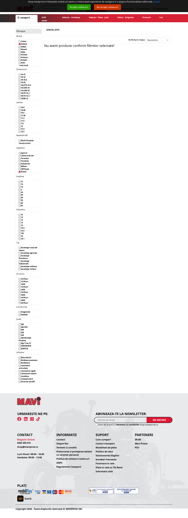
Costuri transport (105, 443)
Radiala (24, 314)
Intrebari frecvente (106, 459)
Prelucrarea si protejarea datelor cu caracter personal (74, 453)
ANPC (59, 462)
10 (22, 214)
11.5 (22, 121)
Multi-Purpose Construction (26, 141)
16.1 (22, 238)
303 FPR (24, 327)
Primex (24, 54)
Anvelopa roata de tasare (28, 249)
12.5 (22, 131)
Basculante (26, 357)
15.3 (22, 228)
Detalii (156, 1)
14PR (23, 289)
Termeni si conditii (66, 447)
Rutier (24, 171)
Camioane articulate (24, 367)
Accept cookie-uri (79, 7)
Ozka (23, 52)
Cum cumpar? (103, 439)
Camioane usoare (29, 373)
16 (22, 236)
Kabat (23, 46)
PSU (137, 447)
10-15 (23, 74)
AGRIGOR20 (26, 346)
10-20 (23, 82)
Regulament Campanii (68, 466)
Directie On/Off (28, 381)
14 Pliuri (24, 287)
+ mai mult (23, 65)
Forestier (25, 158)
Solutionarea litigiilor (107, 455)
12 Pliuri (24, 281)
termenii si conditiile (127, 424)
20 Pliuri (24, 303)
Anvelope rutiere (28, 269)
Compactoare (27, 379)
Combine (25, 376)
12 (22, 126)
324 (22, 335)
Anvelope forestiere (24, 257)
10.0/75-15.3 (26, 85)
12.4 (22, 129)
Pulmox (24, 57)
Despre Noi (62, 443)
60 (22, 203)
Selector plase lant (99, 17)
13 (22, 181)
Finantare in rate (105, 463)
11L (22, 123)
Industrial (25, 163)
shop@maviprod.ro (27, 446)
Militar (24, 166)
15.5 (22, 230)
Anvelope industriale (24, 262)
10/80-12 (24, 98)
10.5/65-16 (25, 88)
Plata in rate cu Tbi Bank (109, 467)
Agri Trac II (26, 343)
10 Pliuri (24, 279)
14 (22, 184)
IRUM (138, 439)
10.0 (22, 107)
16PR (23, 295)
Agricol (24, 153)
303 (22, 324)
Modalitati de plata (106, 447)
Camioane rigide (28, 371)
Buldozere (25, 363)
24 (22, 192)
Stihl (44, 17)
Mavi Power (141, 443)
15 (22, 187)
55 (22, 200)
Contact (60, 439)
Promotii (146, 17)
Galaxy (24, 44)
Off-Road (25, 169)
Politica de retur (104, 451)
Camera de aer (27, 155)
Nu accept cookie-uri (107, 7)
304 (22, 329)
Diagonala (25, 312)
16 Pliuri (24, 292)
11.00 (23, 115)
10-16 (23, 77)
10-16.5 (24, 80)
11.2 (22, 118)
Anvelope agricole (29, 253)
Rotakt (24, 60)
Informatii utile (104, 471)
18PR (23, 300)
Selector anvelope (71, 17)
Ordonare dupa (137, 40)
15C (22, 233)
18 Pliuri (24, 297)
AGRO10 (24, 348)
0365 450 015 (24, 442)
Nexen (24, 49)
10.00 (23, 110)
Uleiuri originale (125, 17)
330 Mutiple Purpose (25, 339)
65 (22, 205)
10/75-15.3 (25, 93)
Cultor (24, 41)
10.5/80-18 (25, 90)
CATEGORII (25, 17)
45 (22, 195)
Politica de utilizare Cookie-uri (72, 458)
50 (22, 197)
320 (22, 332)
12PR (23, 284)
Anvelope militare (29, 266)
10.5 (22, 113)
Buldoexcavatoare (29, 360)
